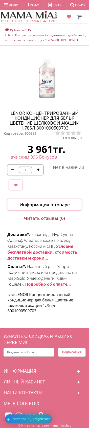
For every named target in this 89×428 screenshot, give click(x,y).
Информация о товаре (45, 205)
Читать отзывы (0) (44, 218)
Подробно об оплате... (48, 284)
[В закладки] (15, 185)
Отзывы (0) (72, 137)
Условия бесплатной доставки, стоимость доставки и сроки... (42, 252)
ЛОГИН (57, 5)
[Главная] (7, 30)
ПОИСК (80, 5)
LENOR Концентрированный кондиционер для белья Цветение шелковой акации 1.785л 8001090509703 (40, 302)
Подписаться (72, 352)
